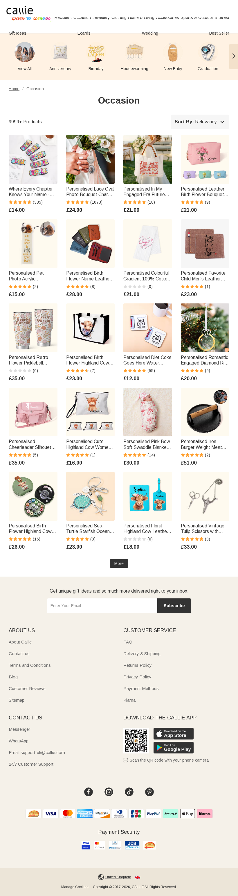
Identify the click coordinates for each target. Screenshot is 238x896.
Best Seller (219, 33)
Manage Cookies (74, 887)
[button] (233, 56)
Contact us (19, 653)
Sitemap (16, 700)
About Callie (20, 641)
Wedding (150, 33)
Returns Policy (137, 665)
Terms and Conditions (30, 665)
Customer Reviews (27, 688)
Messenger (19, 729)
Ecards (84, 33)
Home (14, 88)
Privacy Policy (137, 676)
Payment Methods (141, 688)
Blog (13, 676)
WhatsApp (18, 740)
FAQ (127, 641)
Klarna (129, 700)
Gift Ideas (17, 33)
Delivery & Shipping (142, 653)
